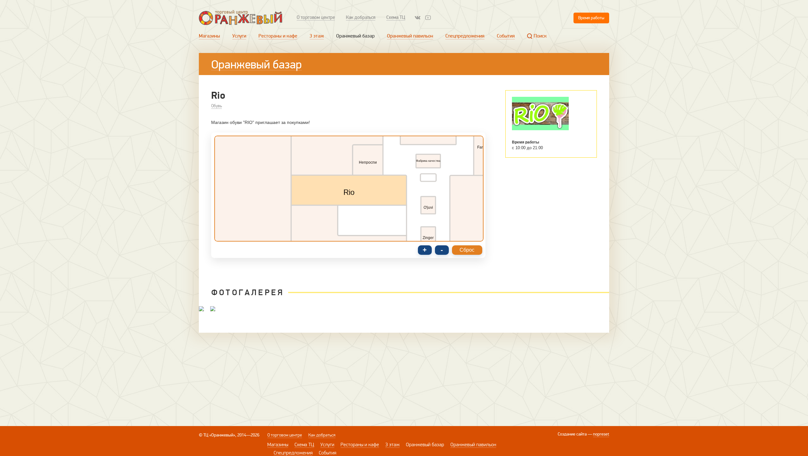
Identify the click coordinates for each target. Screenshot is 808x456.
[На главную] (240, 17)
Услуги (239, 36)
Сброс (467, 250)
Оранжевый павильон (410, 36)
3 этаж (317, 36)
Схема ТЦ (395, 17)
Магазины (209, 36)
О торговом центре (316, 17)
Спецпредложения (464, 36)
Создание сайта (572, 434)
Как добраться (360, 17)
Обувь (216, 105)
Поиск (540, 36)
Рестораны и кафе (277, 36)
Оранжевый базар (355, 36)
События (506, 36)
